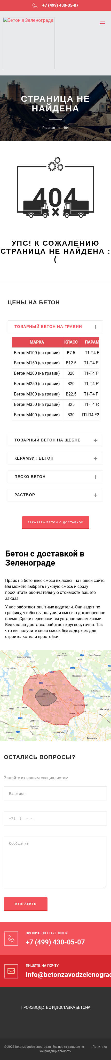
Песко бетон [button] (30, 476)
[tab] (55, 326)
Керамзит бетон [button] (34, 458)
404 (66, 128)
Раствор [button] (24, 495)
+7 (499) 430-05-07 (59, 5)
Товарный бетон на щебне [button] (47, 440)
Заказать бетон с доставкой (56, 522)
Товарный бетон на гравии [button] (48, 326)
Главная (48, 128)
